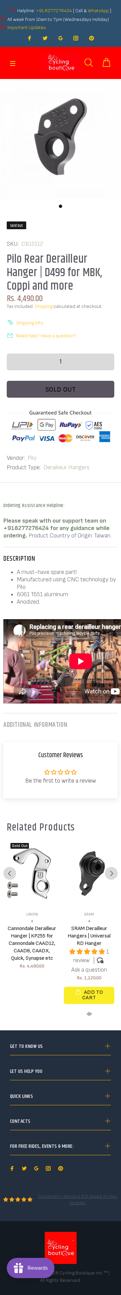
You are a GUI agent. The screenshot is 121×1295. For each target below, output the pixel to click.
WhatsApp (99, 11)
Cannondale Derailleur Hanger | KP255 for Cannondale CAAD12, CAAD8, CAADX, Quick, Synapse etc (32, 943)
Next (111, 873)
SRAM (89, 914)
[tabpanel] (60, 140)
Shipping (43, 306)
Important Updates (26, 27)
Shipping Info (29, 323)
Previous (9, 873)
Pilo (32, 457)
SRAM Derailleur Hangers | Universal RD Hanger (89, 936)
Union (32, 914)
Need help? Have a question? (46, 336)
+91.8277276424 (54, 11)
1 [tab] (60, 206)
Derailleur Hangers (66, 467)
